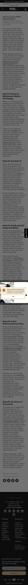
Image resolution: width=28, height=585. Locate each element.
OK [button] (13, 296)
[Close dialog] (27, 282)
